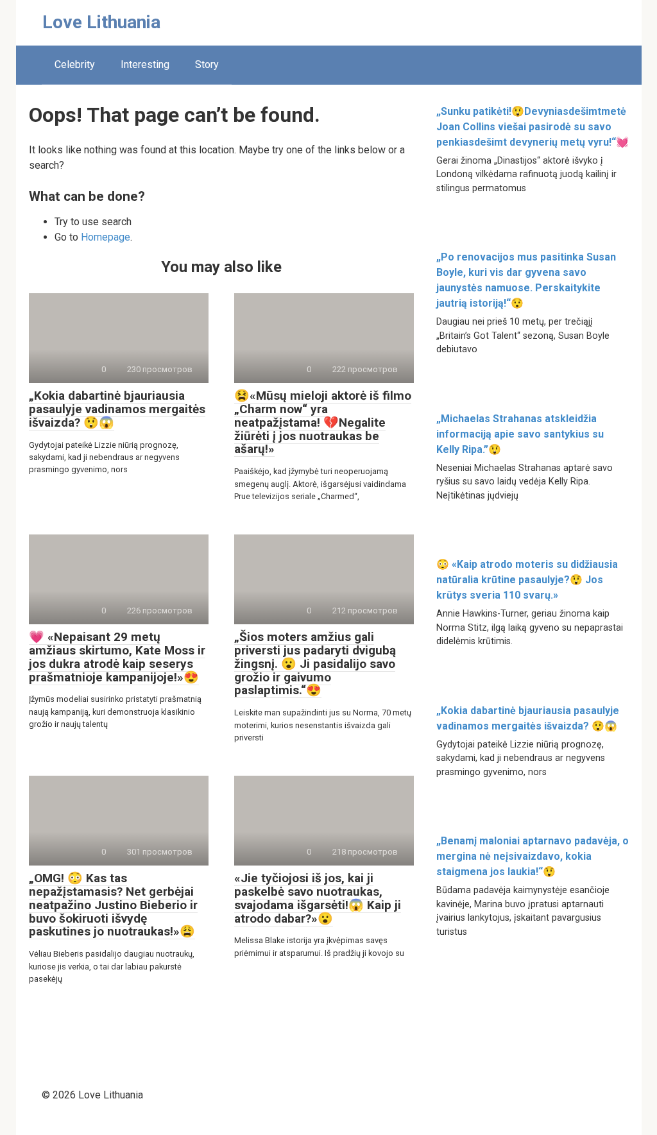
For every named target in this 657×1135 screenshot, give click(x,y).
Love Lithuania (101, 22)
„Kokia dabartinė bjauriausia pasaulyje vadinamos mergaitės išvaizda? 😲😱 (117, 409)
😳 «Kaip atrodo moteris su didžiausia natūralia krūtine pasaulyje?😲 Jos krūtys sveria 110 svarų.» (527, 579)
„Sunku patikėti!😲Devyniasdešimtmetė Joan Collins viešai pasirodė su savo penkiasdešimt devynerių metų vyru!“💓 (532, 126)
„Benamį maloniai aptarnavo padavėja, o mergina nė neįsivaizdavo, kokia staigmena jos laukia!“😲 (532, 856)
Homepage (105, 237)
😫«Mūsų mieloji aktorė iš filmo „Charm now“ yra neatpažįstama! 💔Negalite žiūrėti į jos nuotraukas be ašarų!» (322, 422)
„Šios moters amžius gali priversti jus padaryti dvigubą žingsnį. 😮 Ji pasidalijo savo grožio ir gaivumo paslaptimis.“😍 (315, 663)
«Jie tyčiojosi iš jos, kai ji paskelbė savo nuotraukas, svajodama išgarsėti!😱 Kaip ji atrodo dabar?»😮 (317, 898)
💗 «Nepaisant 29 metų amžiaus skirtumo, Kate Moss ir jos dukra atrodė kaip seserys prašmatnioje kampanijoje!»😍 (117, 657)
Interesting (145, 64)
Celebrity (75, 64)
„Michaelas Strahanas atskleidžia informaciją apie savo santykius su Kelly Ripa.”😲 (520, 434)
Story (207, 64)
